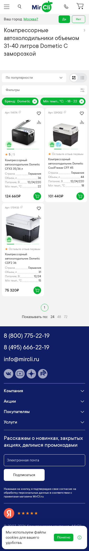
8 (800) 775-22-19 (27, 335)
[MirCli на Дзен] (31, 373)
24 (52, 317)
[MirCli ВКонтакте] (8, 373)
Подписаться (24, 475)
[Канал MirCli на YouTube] (20, 373)
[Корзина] (80, 6)
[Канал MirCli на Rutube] (42, 373)
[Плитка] (74, 78)
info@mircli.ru (21, 359)
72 (65, 317)
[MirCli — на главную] (43, 7)
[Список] (82, 78)
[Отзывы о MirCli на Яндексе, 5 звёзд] (21, 513)
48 (59, 317)
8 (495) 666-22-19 (26, 347)
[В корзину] (37, 196)
